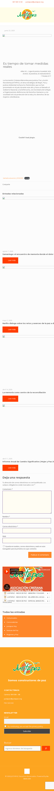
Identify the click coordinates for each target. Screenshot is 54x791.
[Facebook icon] (22, 5)
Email (6, 717)
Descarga (27, 178)
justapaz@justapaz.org (34, 2)
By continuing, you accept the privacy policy (25, 726)
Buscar (7, 742)
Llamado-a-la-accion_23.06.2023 (13, 178)
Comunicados (12, 618)
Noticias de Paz (12, 630)
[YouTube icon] (32, 5)
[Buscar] (46, 748)
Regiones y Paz (12, 634)
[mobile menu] (50, 12)
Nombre (6, 516)
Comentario (8, 489)
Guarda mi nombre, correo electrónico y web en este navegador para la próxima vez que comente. (24, 547)
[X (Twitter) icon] (25, 5)
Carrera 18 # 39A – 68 (12, 694)
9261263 (10, 703)
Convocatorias (12, 622)
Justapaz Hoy (12, 626)
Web (4, 536)
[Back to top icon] (27, 771)
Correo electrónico (10, 526)
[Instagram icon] (29, 5)
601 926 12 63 (17, 2)
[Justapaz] (27, 14)
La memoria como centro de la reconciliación (24, 392)
